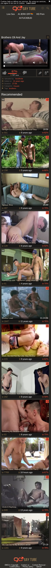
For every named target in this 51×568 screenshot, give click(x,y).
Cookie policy (15, 566)
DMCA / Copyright (11, 565)
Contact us (25, 565)
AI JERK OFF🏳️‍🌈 (25, 14)
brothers (12, 88)
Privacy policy (28, 566)
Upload (38, 566)
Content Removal (38, 565)
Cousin (16, 86)
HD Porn (40, 14)
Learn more (31, 3)
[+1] (3, 8)
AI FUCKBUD (25, 18)
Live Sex (11, 14)
